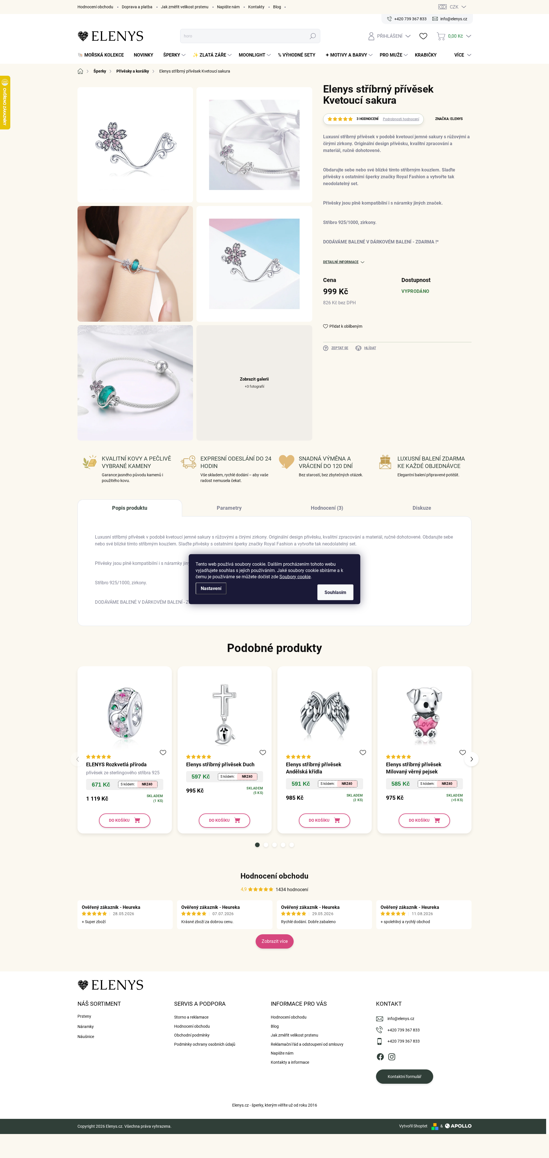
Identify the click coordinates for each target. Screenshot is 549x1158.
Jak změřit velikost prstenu (184, 7)
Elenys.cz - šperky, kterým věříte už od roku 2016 (274, 1105)
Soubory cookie (295, 576)
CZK (454, 7)
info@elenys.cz (400, 1018)
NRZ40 (147, 784)
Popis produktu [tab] (129, 508)
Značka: (449, 119)
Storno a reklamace (191, 1017)
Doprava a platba (137, 7)
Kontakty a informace (290, 1062)
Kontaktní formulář (404, 1076)
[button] (257, 845)
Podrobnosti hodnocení (401, 119)
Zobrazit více (275, 941)
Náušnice (85, 1036)
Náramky (85, 1026)
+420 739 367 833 (403, 1030)
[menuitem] (102, 55)
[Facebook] (380, 1055)
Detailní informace (341, 262)
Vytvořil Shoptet (413, 1126)
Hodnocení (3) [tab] (327, 508)
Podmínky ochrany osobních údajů (204, 1044)
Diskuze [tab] (422, 508)
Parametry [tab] (229, 508)
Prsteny (84, 1016)
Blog (277, 7)
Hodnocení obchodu (95, 7)
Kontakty (256, 7)
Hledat (313, 36)
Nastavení (211, 588)
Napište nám (228, 7)
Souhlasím (335, 592)
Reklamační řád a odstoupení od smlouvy (307, 1044)
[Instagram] (391, 1055)
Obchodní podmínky (192, 1035)
